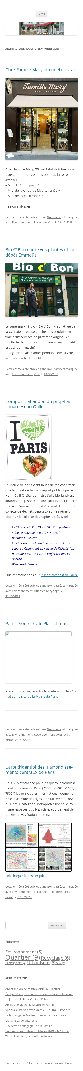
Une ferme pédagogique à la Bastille (28, 1026)
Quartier (39, 591)
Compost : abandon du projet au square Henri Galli (38, 404)
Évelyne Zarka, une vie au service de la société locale (39, 994)
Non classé (54, 217)
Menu (41, 13)
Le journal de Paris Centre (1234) (26, 999)
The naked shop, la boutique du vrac (29, 1036)
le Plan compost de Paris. (59, 575)
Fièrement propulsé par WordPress (50, 1063)
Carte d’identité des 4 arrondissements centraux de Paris (39, 769)
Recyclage (40, 222)
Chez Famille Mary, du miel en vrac (40, 70)
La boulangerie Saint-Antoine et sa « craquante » (36, 1015)
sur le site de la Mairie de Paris (35, 696)
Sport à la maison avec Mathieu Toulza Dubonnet (37, 1010)
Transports (55, 734)
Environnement (22, 222)
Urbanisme (41, 963)
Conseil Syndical (15, 1063)
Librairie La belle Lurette (21, 1020)
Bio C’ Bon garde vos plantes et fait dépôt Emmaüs (40, 252)
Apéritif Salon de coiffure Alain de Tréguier (32, 989)
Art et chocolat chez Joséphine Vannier (30, 1005)
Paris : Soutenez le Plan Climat (36, 623)
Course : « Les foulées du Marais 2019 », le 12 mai (37, 1031)
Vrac (51, 222)
